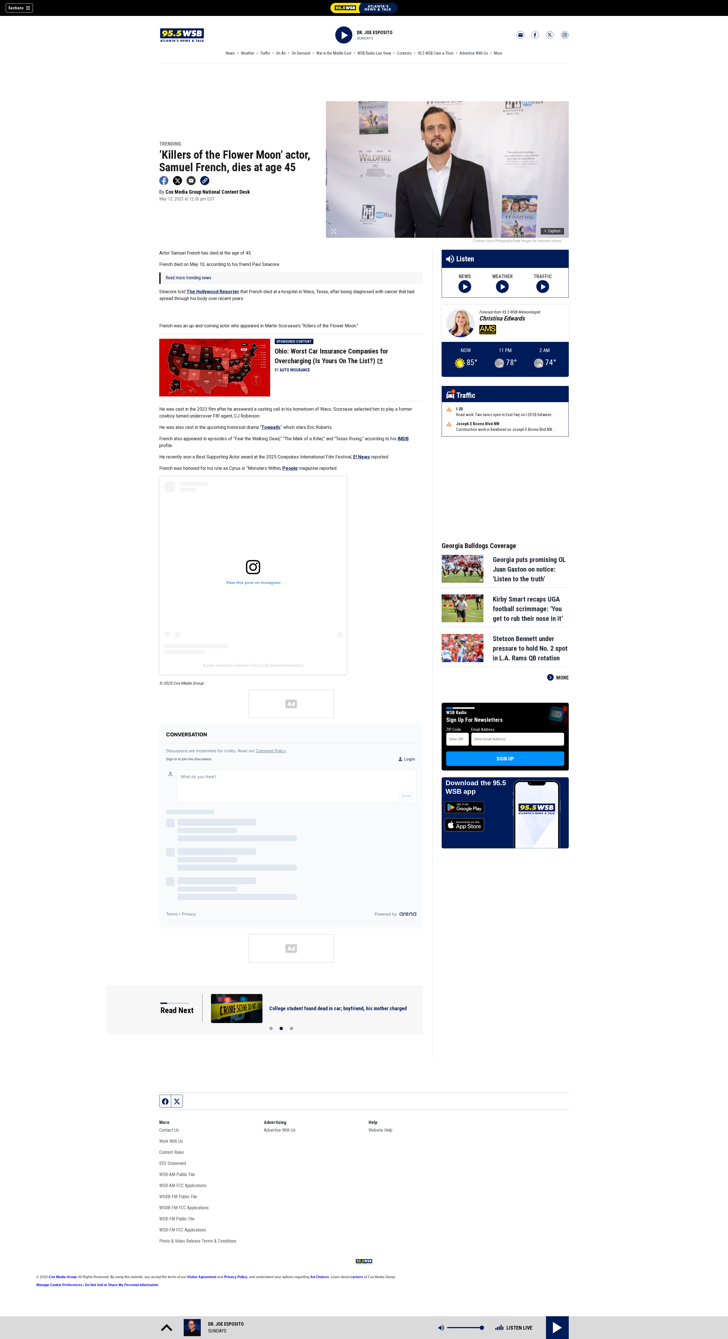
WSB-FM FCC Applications (182, 1230)
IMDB (403, 438)
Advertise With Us (474, 53)
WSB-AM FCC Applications (182, 1185)
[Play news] (464, 286)
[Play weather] (502, 286)
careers (356, 1277)
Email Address (483, 729)
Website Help (380, 1130)
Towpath (270, 427)
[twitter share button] (177, 180)
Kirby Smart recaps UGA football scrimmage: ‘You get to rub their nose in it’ (528, 609)
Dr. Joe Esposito (374, 32)
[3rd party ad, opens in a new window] (214, 367)
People (290, 468)
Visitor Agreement (201, 1277)
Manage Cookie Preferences (59, 1285)
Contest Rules (171, 1152)
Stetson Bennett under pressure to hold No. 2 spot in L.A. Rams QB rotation (530, 648)
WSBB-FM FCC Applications (184, 1207)
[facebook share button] (163, 180)
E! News (361, 457)
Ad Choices (319, 1277)
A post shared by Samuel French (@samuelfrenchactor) (253, 665)
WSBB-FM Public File (178, 1196)
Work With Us (171, 1141)
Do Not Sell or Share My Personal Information (121, 1285)
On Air (281, 53)
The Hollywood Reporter (213, 291)
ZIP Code (453, 729)
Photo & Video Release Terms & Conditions (197, 1241)
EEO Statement (172, 1163)
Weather (247, 53)
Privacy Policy (235, 1277)
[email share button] (191, 180)
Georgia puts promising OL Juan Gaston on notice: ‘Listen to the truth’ (529, 569)
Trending (170, 144)
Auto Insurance (295, 370)
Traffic (265, 53)
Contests (404, 53)
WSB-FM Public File (177, 1219)
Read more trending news (188, 277)
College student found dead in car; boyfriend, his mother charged (338, 1008)
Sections (16, 8)
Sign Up (505, 759)
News (230, 53)
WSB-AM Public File (177, 1174)
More (498, 53)
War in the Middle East (333, 53)
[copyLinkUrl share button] (204, 180)
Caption (552, 231)
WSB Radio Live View (374, 53)
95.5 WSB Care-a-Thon (436, 53)
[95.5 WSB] (364, 8)
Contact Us (169, 1130)
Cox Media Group (62, 1277)
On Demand (301, 53)
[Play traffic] (542, 286)
